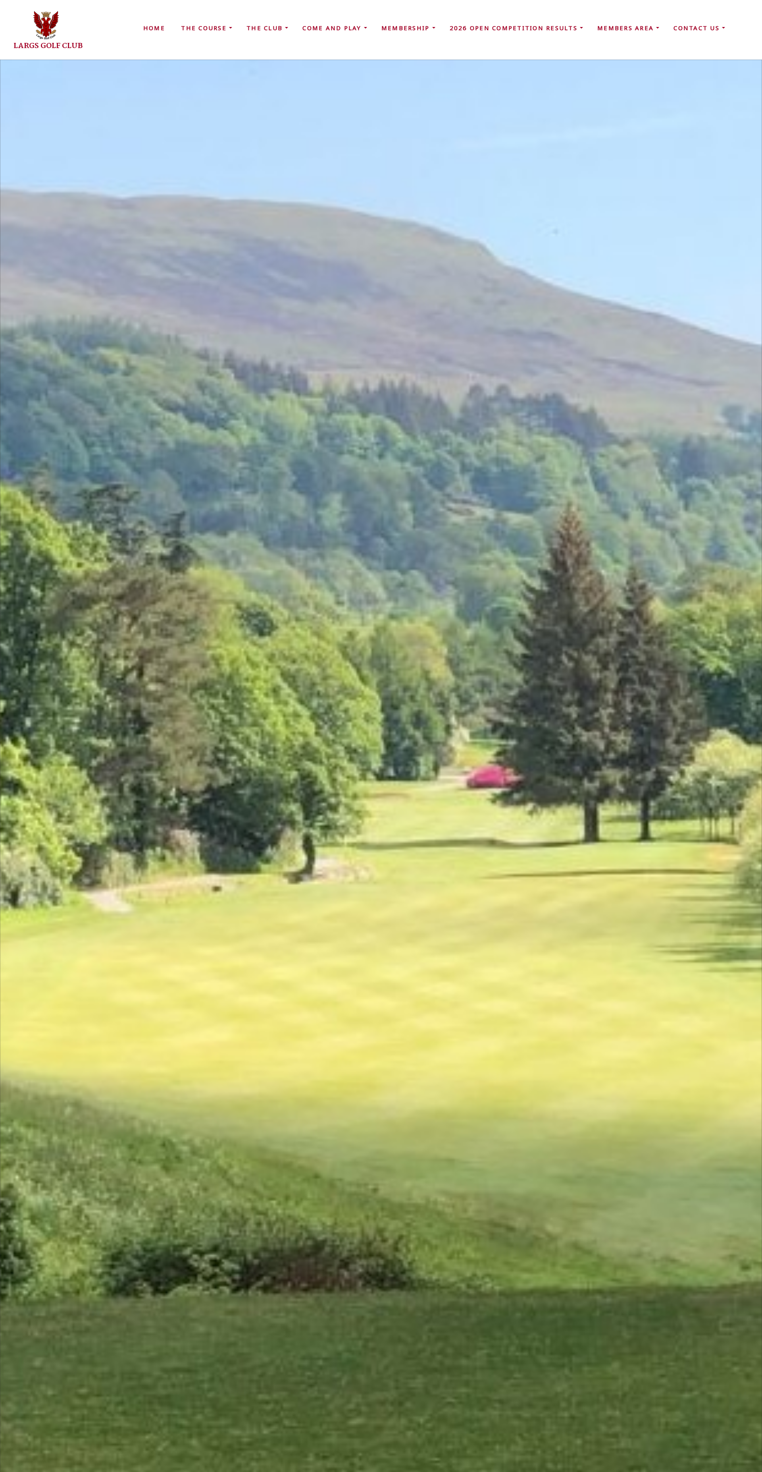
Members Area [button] (626, 28)
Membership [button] (406, 28)
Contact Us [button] (697, 28)
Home (154, 28)
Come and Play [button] (333, 28)
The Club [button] (265, 28)
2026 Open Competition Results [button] (515, 28)
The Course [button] (205, 28)
